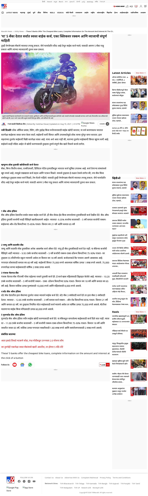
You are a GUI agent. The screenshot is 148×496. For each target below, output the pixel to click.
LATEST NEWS (12, 12)
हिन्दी (43, 2)
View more (140, 73)
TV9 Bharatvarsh (67, 483)
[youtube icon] (14, 365)
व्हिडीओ (116, 178)
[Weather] (128, 6)
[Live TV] (135, 6)
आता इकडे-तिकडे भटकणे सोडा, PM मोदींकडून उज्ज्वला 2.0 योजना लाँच (32, 340)
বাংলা (66, 2)
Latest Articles (121, 73)
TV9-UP (102, 2)
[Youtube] (34, 481)
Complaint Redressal (89, 477)
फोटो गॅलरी (69, 12)
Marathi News (6, 31)
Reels (52, 12)
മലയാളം (90, 2)
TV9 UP (77, 487)
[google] (89, 123)
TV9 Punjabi (125, 483)
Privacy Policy (105, 477)
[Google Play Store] (13, 489)
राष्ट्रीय (93, 12)
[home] (2, 12)
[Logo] (4, 6)
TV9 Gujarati (114, 483)
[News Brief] (119, 6)
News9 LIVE (86, 487)
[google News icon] (22, 365)
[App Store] (30, 489)
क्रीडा (39, 12)
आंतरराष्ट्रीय (100, 12)
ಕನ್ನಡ (55, 2)
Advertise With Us (72, 477)
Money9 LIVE (98, 487)
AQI (131, 6)
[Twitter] (24, 481)
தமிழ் (83, 2)
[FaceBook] (19, 481)
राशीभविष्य (134, 12)
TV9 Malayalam (66, 487)
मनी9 (96, 2)
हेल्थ (116, 12)
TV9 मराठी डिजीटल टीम (17, 124)
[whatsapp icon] (30, 365)
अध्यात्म (143, 12)
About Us (59, 477)
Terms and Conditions (122, 477)
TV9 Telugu (79, 483)
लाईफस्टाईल (124, 12)
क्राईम (86, 12)
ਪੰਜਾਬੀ (78, 2)
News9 (49, 2)
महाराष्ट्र (22, 12)
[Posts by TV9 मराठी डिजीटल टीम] (3, 124)
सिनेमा (45, 12)
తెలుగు (61, 2)
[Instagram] (29, 481)
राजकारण (79, 12)
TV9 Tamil (136, 483)
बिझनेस (109, 12)
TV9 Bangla (102, 483)
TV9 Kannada (91, 483)
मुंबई (29, 12)
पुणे (34, 12)
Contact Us (49, 477)
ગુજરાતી (71, 2)
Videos (60, 12)
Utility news (19, 31)
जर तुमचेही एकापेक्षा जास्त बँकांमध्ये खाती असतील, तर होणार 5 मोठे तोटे (32, 346)
